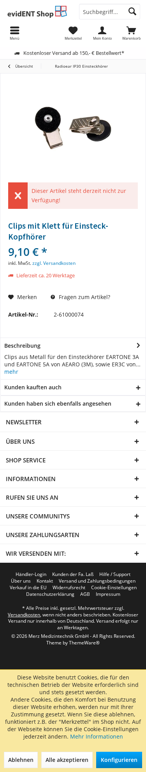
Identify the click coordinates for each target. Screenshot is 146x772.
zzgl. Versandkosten (54, 263)
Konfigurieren (119, 759)
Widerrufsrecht (69, 588)
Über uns (21, 581)
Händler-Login (31, 574)
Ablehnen (20, 759)
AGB (85, 594)
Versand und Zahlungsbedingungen (97, 581)
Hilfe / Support (114, 574)
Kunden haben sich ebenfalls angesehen (57, 403)
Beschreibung (22, 345)
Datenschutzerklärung (50, 594)
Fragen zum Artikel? (83, 297)
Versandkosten (24, 614)
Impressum (108, 594)
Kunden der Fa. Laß (72, 574)
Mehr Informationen (96, 736)
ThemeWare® (84, 642)
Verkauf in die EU (28, 588)
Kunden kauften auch (33, 387)
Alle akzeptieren (67, 759)
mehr (11, 371)
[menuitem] (131, 33)
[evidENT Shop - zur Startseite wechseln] (36, 11)
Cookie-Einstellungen (114, 588)
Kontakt (45, 581)
